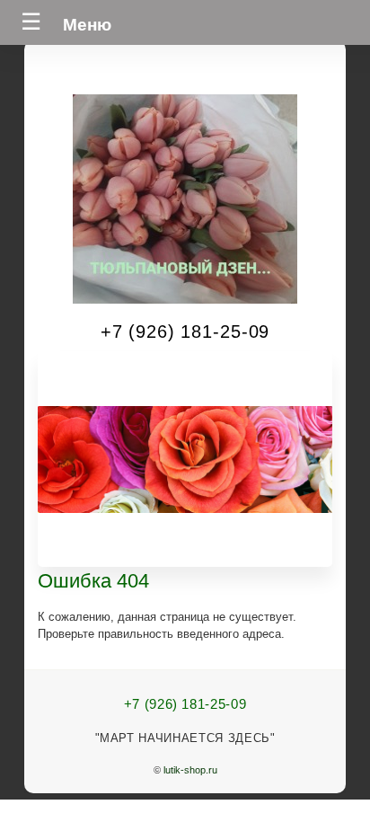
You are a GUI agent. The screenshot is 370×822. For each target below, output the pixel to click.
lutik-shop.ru (190, 770)
